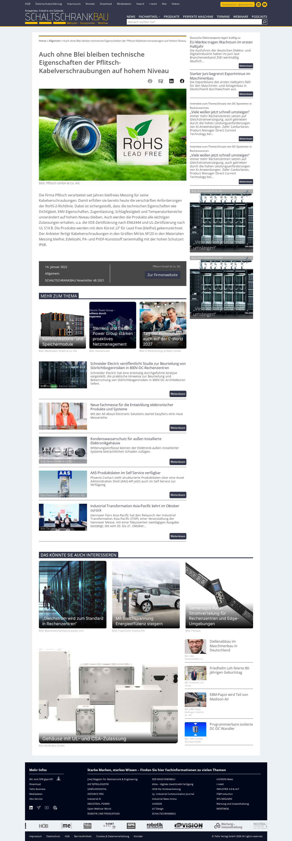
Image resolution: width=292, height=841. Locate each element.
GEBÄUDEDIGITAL (97, 789)
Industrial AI (94, 798)
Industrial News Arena (164, 798)
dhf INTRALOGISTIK (98, 784)
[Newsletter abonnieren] (39, 808)
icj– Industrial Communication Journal (173, 793)
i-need (220, 784)
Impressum (35, 836)
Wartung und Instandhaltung (233, 803)
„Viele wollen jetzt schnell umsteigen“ (220, 112)
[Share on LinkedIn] (171, 81)
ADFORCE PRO (95, 793)
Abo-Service (36, 798)
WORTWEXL (223, 808)
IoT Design (158, 808)
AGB (67, 836)
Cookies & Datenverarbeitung (112, 836)
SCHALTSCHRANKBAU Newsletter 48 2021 (74, 280)
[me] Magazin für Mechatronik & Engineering (112, 779)
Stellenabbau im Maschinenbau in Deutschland (223, 645)
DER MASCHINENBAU (163, 779)
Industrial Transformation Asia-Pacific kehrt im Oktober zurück (134, 508)
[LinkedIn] (31, 808)
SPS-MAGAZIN (224, 798)
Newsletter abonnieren (237, 4)
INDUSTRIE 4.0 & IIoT (228, 789)
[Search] (264, 21)
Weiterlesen (178, 394)
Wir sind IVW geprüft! (41, 779)
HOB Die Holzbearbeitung (166, 789)
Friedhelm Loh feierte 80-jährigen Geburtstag (230, 670)
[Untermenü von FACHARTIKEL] (159, 16)
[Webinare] (55, 808)
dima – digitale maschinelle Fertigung (172, 784)
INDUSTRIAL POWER (98, 803)
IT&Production (225, 793)
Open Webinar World (99, 808)
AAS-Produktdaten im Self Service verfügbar (125, 473)
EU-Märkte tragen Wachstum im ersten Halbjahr (221, 44)
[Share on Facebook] (182, 81)
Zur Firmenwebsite (162, 274)
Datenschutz (53, 836)
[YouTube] (47, 808)
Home (42, 41)
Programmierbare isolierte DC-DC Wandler (231, 726)
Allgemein (55, 41)
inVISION (157, 803)
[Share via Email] (161, 81)
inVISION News (225, 779)
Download (35, 784)
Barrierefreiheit (82, 836)
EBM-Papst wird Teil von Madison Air (229, 696)
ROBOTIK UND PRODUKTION (103, 813)
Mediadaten (36, 793)
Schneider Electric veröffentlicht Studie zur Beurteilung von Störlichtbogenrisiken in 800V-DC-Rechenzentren (138, 365)
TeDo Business (37, 789)
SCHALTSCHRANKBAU (164, 813)
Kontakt (138, 836)
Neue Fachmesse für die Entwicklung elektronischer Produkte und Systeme (131, 407)
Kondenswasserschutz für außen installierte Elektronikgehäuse (125, 441)
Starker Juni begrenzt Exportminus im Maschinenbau (220, 76)
